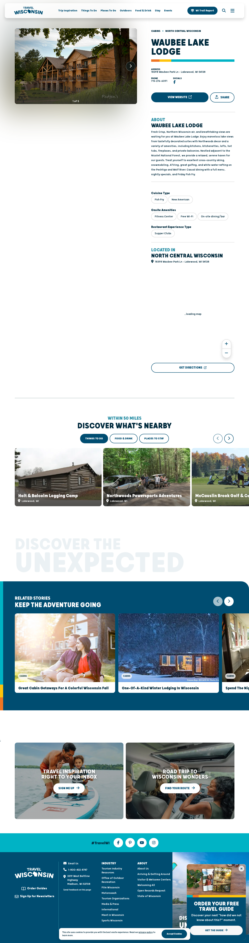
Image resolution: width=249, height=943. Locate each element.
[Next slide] (130, 66)
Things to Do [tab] (94, 438)
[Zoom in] (226, 344)
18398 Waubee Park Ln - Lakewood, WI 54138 (178, 72)
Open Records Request (151, 890)
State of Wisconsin (149, 896)
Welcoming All (146, 885)
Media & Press (110, 904)
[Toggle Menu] (230, 10)
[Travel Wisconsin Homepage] (28, 11)
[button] (202, 11)
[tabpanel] (124, 470)
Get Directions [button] (190, 368)
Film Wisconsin (111, 887)
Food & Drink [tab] (123, 438)
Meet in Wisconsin (113, 915)
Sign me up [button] (66, 788)
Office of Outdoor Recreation (113, 880)
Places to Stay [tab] (154, 438)
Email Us (73, 863)
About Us (143, 868)
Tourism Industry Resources (112, 870)
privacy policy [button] (146, 932)
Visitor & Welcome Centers (154, 879)
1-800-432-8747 (77, 869)
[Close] (241, 868)
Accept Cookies (174, 934)
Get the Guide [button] (214, 930)
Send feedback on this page (77, 890)
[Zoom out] (226, 353)
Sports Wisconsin (112, 920)
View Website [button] (178, 97)
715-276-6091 (159, 81)
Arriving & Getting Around (153, 874)
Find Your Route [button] (177, 788)
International (110, 909)
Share (224, 97)
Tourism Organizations (115, 898)
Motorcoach (109, 893)
